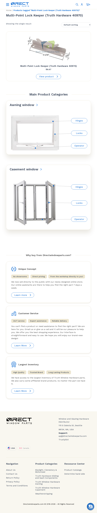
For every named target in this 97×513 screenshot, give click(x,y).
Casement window (24, 169)
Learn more (20, 295)
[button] (90, 506)
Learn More (20, 345)
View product (46, 76)
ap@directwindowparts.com (73, 436)
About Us (10, 470)
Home (8, 10)
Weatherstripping (43, 494)
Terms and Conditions (17, 486)
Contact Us (11, 474)
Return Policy (12, 478)
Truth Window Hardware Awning (47, 483)
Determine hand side (74, 474)
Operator (79, 145)
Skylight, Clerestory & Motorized (46, 471)
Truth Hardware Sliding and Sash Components (47, 477)
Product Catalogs (73, 470)
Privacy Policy (13, 482)
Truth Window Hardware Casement (47, 489)
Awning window (22, 105)
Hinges (79, 120)
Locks (79, 133)
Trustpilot (64, 439)
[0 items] (87, 4)
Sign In (82, 4)
